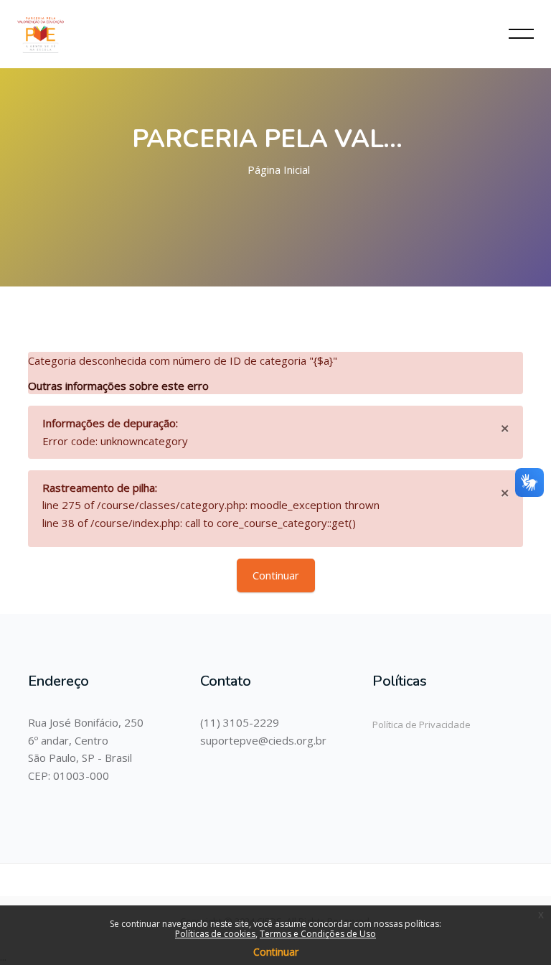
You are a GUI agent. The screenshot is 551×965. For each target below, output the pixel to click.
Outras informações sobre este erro (118, 385)
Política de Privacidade (421, 724)
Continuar (276, 575)
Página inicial (279, 169)
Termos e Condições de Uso (318, 934)
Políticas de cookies (215, 934)
